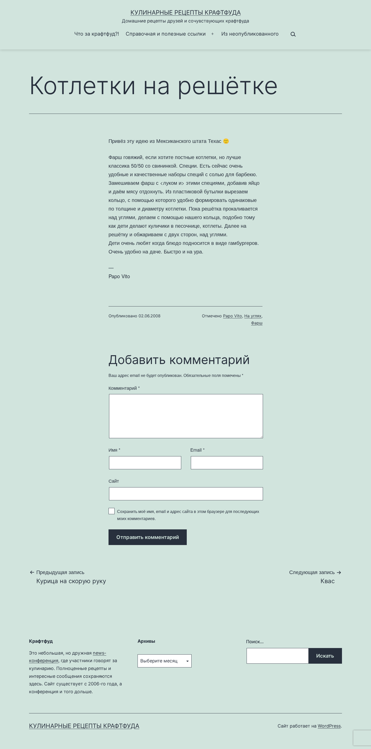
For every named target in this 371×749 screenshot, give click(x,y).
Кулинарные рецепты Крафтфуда (185, 12)
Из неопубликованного (250, 34)
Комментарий (124, 387)
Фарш (256, 322)
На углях (252, 315)
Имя (114, 449)
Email (197, 449)
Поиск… (255, 641)
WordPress (329, 726)
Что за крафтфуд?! (96, 34)
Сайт (114, 480)
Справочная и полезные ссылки (166, 34)
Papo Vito (232, 315)
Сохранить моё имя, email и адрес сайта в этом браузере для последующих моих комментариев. (188, 514)
